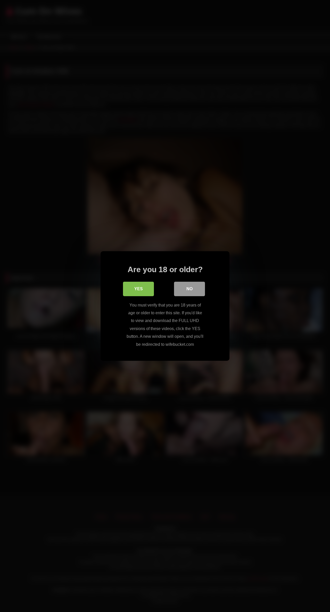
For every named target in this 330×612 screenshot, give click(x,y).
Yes (138, 289)
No (189, 289)
